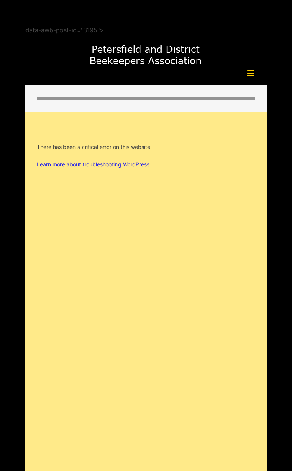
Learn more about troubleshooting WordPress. (94, 164)
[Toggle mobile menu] (251, 73)
